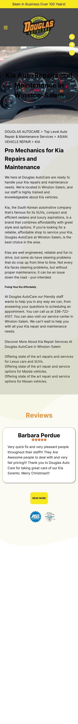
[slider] (39, 439)
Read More (39, 498)
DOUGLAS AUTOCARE (22, 132)
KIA (37, 142)
